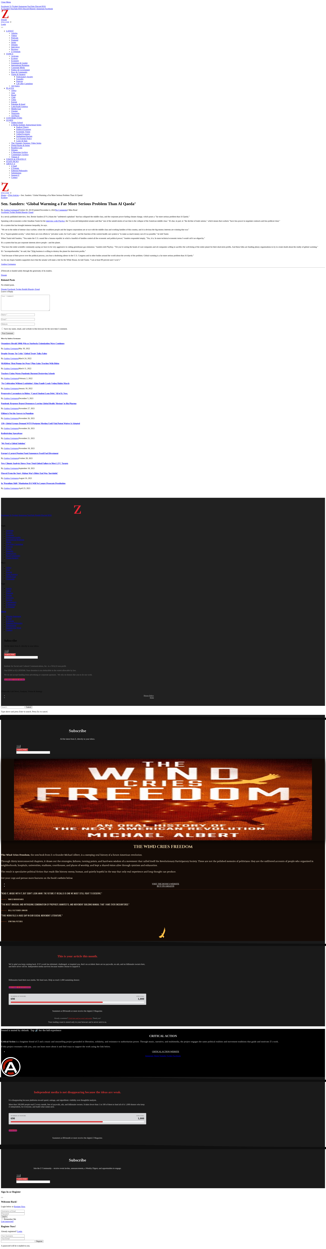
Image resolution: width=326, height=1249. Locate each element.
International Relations (20, 65)
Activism (14, 56)
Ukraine (14, 111)
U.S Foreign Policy (24, 138)
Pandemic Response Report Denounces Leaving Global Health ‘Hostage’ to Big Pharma (38, 403)
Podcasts (14, 38)
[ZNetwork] (5, 17)
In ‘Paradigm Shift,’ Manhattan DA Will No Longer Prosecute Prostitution (33, 483)
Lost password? (7, 1221)
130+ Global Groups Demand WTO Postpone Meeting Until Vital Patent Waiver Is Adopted (40, 423)
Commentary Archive (20, 155)
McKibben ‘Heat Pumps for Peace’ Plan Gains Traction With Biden (30, 363)
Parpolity (20, 79)
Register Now (19, 1207)
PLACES (10, 88)
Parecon (19, 81)
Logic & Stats (21, 141)
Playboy (61, 221)
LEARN (9, 120)
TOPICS (9, 54)
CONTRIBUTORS (14, 118)
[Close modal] (2, 1197)
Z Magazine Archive (19, 152)
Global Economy (23, 134)
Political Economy (23, 129)
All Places (15, 116)
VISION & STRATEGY (16, 159)
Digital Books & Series (20, 145)
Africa (13, 90)
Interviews (15, 47)
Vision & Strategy (18, 74)
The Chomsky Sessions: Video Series (26, 143)
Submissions (16, 173)
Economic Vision (23, 132)
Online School (17, 122)
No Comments (61, 210)
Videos (14, 35)
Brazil (13, 95)
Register (39, 1241)
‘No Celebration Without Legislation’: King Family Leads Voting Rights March (35, 383)
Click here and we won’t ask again (80, 1018)
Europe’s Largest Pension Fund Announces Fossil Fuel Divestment (29, 453)
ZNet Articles (13, 195)
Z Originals (15, 51)
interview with (52, 221)
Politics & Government (20, 70)
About (3, 612)
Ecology (14, 58)
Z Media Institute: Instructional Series (26, 125)
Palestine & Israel (18, 104)
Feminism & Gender (19, 63)
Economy (15, 61)
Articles (14, 33)
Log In (4, 1216)
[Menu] (2, 27)
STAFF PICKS (12, 161)
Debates (14, 45)
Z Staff (14, 166)
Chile (13, 97)
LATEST (10, 31)
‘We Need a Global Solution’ (13, 443)
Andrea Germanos (11, 210)
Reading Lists (16, 148)
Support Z (15, 175)
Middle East (16, 109)
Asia (13, 93)
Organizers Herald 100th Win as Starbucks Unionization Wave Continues (32, 343)
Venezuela (15, 113)
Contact (14, 177)
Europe (14, 102)
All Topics (15, 86)
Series (13, 42)
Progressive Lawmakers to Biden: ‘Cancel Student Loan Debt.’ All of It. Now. (34, 393)
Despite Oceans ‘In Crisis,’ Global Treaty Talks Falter (24, 353)
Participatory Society (24, 77)
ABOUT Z (10, 164)
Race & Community (19, 72)
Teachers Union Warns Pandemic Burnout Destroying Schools (28, 373)
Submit (28, 707)
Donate (4, 20)
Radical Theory (22, 127)
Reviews (14, 49)
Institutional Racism (24, 136)
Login (19, 1231)
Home (3, 195)
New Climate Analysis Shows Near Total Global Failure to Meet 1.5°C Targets (34, 463)
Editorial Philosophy (19, 171)
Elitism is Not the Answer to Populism (17, 413)
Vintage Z (15, 157)
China (13, 100)
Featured (14, 40)
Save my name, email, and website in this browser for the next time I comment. (35, 329)
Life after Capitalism (24, 84)
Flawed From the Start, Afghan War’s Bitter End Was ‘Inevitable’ (29, 473)
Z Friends (15, 168)
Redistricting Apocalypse (11, 433)
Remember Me (10, 1219)
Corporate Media (18, 68)
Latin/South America (19, 106)
